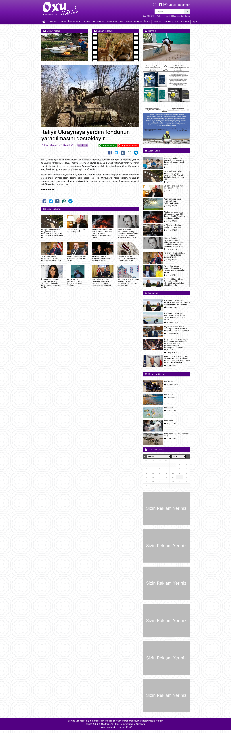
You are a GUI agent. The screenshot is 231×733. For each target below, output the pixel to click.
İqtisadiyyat (74, 21)
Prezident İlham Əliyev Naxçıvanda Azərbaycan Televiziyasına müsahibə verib (174, 316)
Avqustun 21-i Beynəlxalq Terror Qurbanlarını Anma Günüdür (74, 282)
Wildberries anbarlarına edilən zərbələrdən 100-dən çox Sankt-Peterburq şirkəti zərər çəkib (102, 233)
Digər (194, 21)
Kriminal (185, 21)
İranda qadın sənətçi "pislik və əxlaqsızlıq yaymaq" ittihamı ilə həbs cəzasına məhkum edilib (51, 283)
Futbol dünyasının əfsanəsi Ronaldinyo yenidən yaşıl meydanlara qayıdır (175, 269)
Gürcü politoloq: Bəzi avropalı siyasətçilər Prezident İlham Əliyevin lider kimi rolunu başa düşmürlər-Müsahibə (177, 359)
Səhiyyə (138, 21)
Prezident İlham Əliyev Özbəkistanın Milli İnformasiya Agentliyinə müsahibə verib (174, 282)
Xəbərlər (86, 21)
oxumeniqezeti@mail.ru (133, 724)
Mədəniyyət (99, 21)
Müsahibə (157, 21)
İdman (147, 21)
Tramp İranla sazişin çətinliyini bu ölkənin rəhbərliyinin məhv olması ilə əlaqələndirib (101, 282)
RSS (117, 724)
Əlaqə (187, 16)
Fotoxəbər (168, 381)
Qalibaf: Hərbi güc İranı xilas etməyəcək (76, 230)
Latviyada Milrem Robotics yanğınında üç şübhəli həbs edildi (128, 258)
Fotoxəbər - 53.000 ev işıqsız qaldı (176, 435)
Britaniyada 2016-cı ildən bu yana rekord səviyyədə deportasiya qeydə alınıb (128, 282)
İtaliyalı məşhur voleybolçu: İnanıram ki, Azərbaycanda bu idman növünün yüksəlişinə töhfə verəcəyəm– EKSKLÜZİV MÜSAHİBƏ (176, 345)
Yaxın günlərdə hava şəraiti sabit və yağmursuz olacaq (172, 201)
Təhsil (129, 21)
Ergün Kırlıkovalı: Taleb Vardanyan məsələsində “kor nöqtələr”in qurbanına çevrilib (176, 329)
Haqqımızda (177, 16)
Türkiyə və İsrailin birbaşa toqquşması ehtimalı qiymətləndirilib (51, 258)
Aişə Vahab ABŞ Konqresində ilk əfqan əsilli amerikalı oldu (101, 258)
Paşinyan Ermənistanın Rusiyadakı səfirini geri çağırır (76, 258)
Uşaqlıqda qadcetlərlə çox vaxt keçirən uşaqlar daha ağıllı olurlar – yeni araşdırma (174, 161)
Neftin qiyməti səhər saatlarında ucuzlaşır (172, 226)
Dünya (62, 21)
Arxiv (168, 16)
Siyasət (53, 21)
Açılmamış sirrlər (115, 21)
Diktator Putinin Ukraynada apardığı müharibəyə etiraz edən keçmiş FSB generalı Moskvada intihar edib (128, 233)
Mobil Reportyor (179, 4)
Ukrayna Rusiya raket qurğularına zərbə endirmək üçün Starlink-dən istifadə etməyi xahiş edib (52, 233)
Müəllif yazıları (171, 21)
